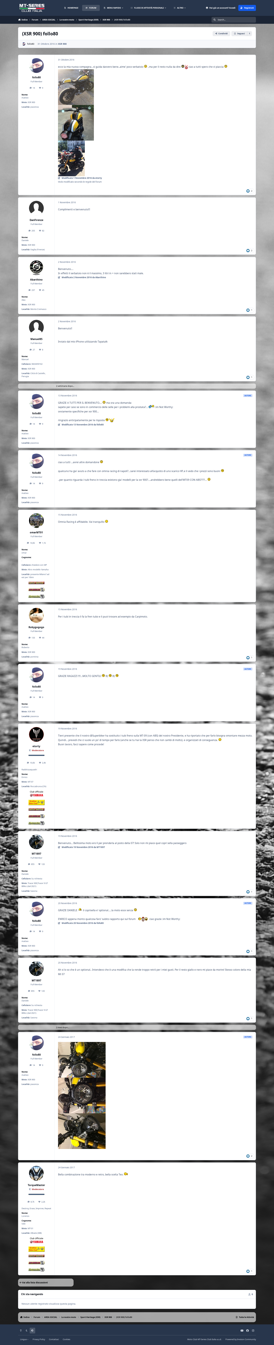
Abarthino (36, 279)
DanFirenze (36, 220)
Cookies (66, 1339)
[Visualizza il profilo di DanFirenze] (36, 208)
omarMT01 (36, 532)
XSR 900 (62, 43)
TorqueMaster (36, 1185)
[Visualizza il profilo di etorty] (36, 734)
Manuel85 (36, 339)
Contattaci (54, 1339)
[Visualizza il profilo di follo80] (23, 44)
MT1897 (36, 853)
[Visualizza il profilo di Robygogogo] (36, 615)
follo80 (30, 43)
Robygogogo (36, 627)
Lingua (23, 1339)
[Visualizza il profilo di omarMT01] (36, 520)
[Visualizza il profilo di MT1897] (36, 841)
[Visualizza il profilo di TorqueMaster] (36, 1173)
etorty (36, 746)
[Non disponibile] (76, 71)
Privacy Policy (39, 1339)
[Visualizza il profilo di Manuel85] (36, 327)
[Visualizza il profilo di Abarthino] (36, 267)
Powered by (240, 1339)
